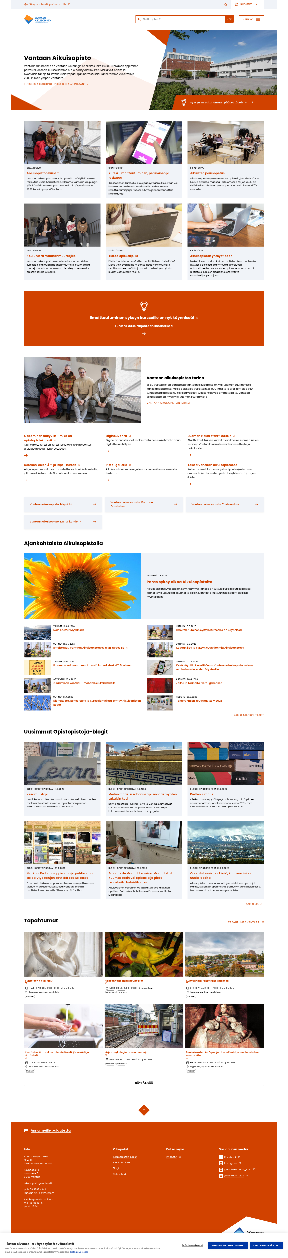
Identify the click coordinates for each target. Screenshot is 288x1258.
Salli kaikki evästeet (266, 1245)
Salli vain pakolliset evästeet (228, 1245)
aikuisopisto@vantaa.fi (38, 1183)
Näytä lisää (144, 1083)
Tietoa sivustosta (79, 1251)
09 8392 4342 (38, 1189)
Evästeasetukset (192, 1245)
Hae (229, 19)
